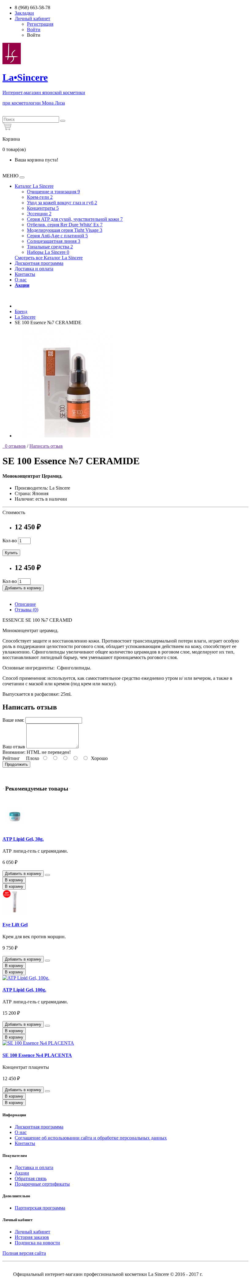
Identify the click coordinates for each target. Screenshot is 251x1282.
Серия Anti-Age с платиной (57, 235)
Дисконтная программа (39, 263)
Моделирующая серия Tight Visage (64, 230)
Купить (11, 552)
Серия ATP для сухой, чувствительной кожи (75, 219)
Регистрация (40, 24)
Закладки (24, 13)
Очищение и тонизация (53, 191)
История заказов (32, 1237)
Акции (22, 1173)
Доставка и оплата (34, 268)
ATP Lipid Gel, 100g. (24, 989)
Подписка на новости (37, 1242)
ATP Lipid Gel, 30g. (23, 839)
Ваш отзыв (13, 746)
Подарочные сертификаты (42, 1184)
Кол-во (9, 540)
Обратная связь (31, 1178)
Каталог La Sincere (34, 186)
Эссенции (39, 213)
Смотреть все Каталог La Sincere (49, 257)
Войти (33, 29)
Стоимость (13, 512)
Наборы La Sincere (48, 252)
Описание (25, 604)
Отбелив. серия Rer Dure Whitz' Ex (65, 224)
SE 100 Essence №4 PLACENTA (37, 1055)
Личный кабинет (32, 1231)
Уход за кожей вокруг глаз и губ (62, 202)
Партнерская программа (40, 1207)
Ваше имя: (13, 720)
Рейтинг (11, 758)
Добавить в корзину (23, 588)
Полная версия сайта (24, 1253)
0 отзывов (14, 446)
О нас (21, 279)
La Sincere (25, 317)
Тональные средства (50, 246)
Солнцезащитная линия (53, 241)
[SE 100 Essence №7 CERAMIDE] (68, 435)
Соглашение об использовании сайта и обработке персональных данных (91, 1137)
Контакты (25, 274)
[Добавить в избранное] (47, 875)
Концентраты (43, 208)
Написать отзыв (46, 446)
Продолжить (16, 764)
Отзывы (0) (26, 609)
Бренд (21, 311)
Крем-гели (40, 197)
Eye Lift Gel (15, 924)
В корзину (14, 880)
